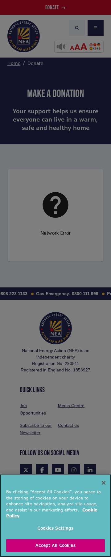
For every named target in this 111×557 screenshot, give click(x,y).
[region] (55, 515)
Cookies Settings (55, 528)
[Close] (103, 483)
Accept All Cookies (55, 545)
